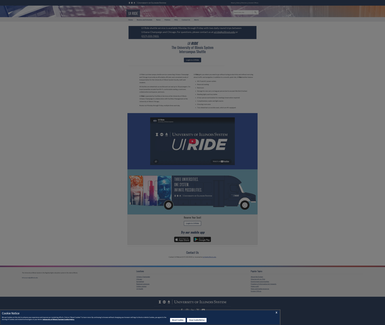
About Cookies (177, 320)
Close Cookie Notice (197, 320)
